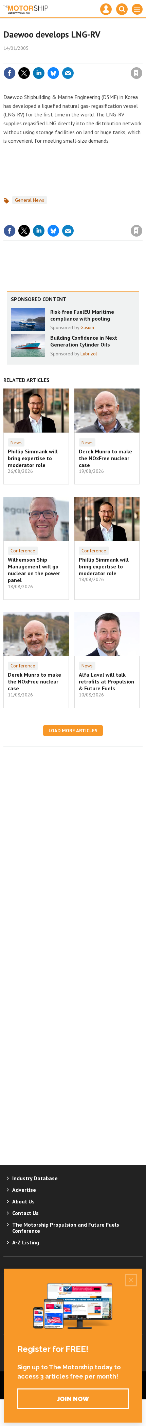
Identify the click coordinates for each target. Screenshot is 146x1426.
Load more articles (73, 731)
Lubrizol (88, 354)
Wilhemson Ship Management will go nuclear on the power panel (34, 570)
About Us (23, 1201)
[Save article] (136, 73)
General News (29, 200)
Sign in (56, 58)
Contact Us (25, 1213)
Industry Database (35, 1178)
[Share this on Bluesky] (53, 73)
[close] (142, 58)
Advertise (24, 1189)
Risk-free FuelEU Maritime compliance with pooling (82, 315)
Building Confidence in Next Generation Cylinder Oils (83, 341)
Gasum (87, 327)
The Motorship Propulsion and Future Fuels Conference (65, 1227)
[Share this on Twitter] (24, 73)
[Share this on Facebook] (9, 73)
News (16, 442)
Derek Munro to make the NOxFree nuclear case (105, 458)
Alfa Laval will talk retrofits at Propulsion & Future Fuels (106, 681)
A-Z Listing (25, 1242)
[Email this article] (68, 73)
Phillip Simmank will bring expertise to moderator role (33, 458)
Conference (23, 551)
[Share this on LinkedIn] (39, 73)
